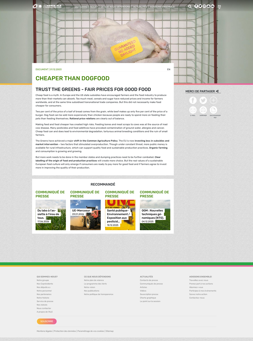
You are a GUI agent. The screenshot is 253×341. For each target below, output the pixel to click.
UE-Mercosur (81, 210)
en (168, 69)
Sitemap (109, 331)
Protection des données (65, 331)
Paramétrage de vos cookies (91, 331)
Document (42, 69)
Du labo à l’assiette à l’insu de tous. (48, 214)
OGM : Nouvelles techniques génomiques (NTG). (153, 214)
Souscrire (46, 321)
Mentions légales (44, 331)
